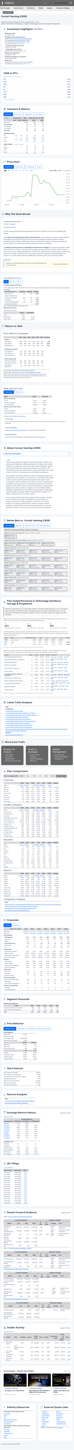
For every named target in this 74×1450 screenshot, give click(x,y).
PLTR (67, 686)
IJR (4, 87)
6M (12, 170)
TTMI (58, 657)
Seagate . (37, 785)
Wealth (41, 8)
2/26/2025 (39, 933)
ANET (65, 667)
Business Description (13, 454)
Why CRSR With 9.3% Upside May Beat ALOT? (17, 910)
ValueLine (59, 1415)
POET (52, 670)
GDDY (65, 677)
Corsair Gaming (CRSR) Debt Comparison (16, 717)
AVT (59, 662)
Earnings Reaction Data (13, 761)
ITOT (5, 82)
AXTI (59, 659)
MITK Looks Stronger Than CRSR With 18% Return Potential (21, 906)
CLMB (52, 662)
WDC (19, 372)
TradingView (45, 1413)
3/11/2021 (66, 933)
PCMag (6, 1435)
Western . (42, 785)
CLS (52, 664)
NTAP (31, 543)
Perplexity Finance (61, 1423)
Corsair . (21, 785)
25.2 (27, 137)
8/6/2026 (6, 1123)
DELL (10, 372)
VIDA (52, 686)
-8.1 (43, 139)
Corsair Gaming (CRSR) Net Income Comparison (18, 727)
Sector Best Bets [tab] (44, 526)
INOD (68, 682)
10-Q (25, 1172)
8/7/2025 (6, 1131)
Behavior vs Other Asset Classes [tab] (39, 1029)
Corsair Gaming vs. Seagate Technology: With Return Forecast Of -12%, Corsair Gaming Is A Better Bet (33, 904)
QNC (52, 689)
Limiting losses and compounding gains (16, 430)
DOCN (52, 677)
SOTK (57, 680)
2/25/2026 (32, 933)
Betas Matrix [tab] (22, 1029)
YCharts (44, 1423)
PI (51, 680)
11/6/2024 (6, 1138)
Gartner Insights (8, 1421)
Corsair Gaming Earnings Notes (14, 711)
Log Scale (67, 170)
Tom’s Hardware (8, 1433)
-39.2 (34, 139)
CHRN (52, 682)
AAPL (57, 550)
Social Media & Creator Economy (16, 40)
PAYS (58, 689)
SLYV (5, 92)
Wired (5, 1415)
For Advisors (31, 8)
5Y (27, 170)
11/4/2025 (6, 1129)
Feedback (12, 224)
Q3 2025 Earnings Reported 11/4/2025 (16, 1299)
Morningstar (59, 1413)
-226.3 (34, 137)
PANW (65, 689)
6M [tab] (11, 281)
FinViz (43, 1426)
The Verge (6, 1429)
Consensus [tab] (18, 114)
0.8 (16, 135)
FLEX (52, 657)
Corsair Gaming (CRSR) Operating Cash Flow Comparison (21, 715)
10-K (25, 1176)
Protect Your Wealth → (60, 264)
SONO (23, 372)
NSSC (64, 680)
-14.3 (42, 137)
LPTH (66, 664)
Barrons (58, 1411)
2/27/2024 (46, 933)
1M (5, 170)
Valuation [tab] (8, 114)
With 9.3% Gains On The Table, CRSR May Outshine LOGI (20, 908)
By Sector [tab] (19, 526)
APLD (61, 682)
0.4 (35, 135)
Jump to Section (8, 12)
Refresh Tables (61, 776)
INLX (60, 686)
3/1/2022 (59, 933)
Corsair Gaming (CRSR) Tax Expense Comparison (18, 725)
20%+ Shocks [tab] (19, 392)
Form (68, 1343)
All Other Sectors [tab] (30, 526)
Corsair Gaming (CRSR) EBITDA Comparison (17, 723)
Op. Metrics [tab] (39, 114)
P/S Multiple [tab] (30, 167)
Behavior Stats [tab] (9, 1029)
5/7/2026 (6, 1125)
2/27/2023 (53, 933)
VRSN (59, 677)
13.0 (27, 141)
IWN (5, 97)
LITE (59, 667)
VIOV (5, 94)
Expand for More (8, 1117)
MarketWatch (45, 1421)
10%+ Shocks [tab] (8, 392)
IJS (4, 89)
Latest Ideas (9, 755)
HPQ (13, 372)
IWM (5, 84)
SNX (64, 662)
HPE (44, 588)
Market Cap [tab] (19, 167)
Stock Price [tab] (8, 167)
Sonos (49, 785)
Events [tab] (39, 167)
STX (16, 372)
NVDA (65, 670)
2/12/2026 (6, 1127)
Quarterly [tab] (16, 925)
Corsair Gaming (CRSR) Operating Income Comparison (20, 721)
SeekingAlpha (46, 1415)
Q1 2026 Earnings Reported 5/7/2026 (19, 1248)
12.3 (20, 139)
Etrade (58, 1419)
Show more (7, 259)
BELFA (59, 664)
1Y (20, 170)
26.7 (43, 141)
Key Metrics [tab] (28, 114)
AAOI (52, 667)
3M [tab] (6, 281)
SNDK (19, 543)
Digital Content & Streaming (24, 39)
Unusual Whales (60, 1421)
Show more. (21, 43)
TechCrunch (7, 1413)
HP (33, 785)
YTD (16, 170)
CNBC (43, 1419)
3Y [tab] (20, 281)
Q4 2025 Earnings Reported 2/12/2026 (16, 1269)
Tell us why (59, 1427)
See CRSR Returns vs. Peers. (33, 372)
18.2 (35, 141)
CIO (5, 1417)
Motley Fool (45, 1417)
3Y (24, 170)
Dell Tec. (27, 785)
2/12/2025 (6, 1135)
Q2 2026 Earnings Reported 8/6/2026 (20, 1217)
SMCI (6, 536)
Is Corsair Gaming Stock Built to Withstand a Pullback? (20, 713)
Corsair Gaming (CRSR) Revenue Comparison (17, 719)
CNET (5, 1437)
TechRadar (7, 1431)
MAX (31, 170)
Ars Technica (7, 1423)
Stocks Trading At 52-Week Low (14, 735)
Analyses (49, 8)
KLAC (65, 659)
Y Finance (44, 1411)
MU (59, 670)
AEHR (52, 659)
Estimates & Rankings (63, 8)
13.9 (16, 139)
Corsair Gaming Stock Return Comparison (16, 1103)
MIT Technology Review (10, 1419)
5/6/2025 (6, 1133)
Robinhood (59, 1417)
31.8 (27, 139)
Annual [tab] (7, 925)
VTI (5, 79)
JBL (65, 657)
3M (9, 170)
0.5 (43, 135)
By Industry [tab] (9, 526)
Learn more (41, 437)
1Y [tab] (16, 281)
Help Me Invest (18, 8)
